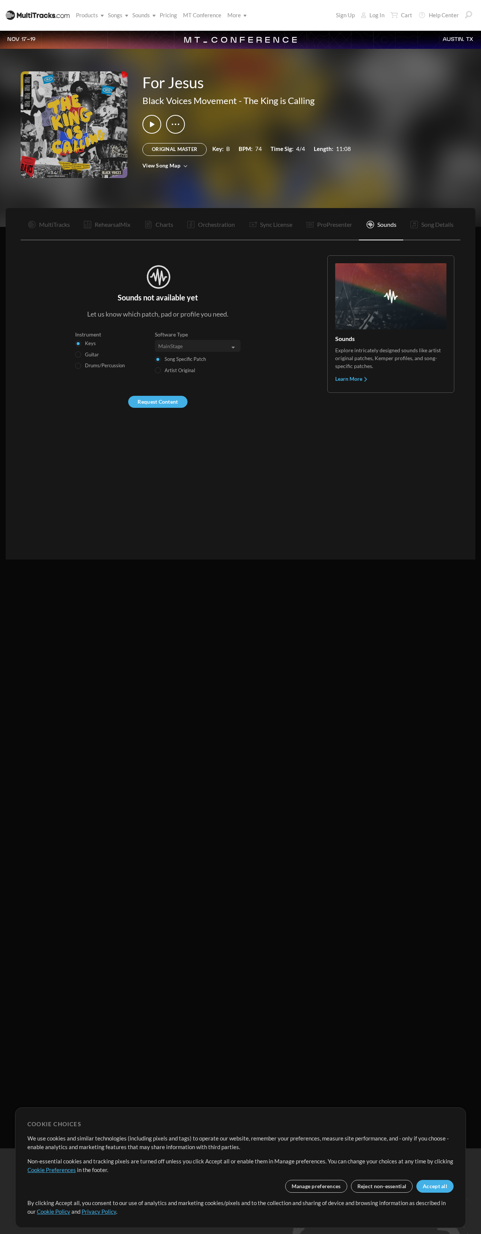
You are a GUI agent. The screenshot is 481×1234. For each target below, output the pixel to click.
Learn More (349, 379)
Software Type (171, 334)
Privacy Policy (99, 1211)
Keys (90, 343)
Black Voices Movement (189, 100)
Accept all (435, 1186)
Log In (376, 15)
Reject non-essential (382, 1186)
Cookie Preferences (51, 1169)
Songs (115, 15)
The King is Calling (279, 100)
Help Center (444, 15)
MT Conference (202, 15)
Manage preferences (316, 1186)
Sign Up (345, 15)
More (234, 15)
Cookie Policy (53, 1211)
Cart (406, 15)
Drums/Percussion (105, 365)
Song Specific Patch (185, 359)
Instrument (88, 334)
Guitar (92, 354)
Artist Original (180, 370)
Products (87, 15)
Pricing (168, 15)
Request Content (158, 401)
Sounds (141, 15)
